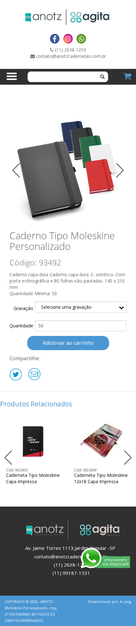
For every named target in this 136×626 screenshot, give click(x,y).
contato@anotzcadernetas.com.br (71, 56)
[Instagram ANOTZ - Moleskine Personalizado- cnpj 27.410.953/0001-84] (68, 38)
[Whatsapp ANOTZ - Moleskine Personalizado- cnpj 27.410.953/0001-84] (81, 38)
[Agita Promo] (99, 17)
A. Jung (125, 601)
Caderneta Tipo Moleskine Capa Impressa (33, 478)
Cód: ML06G (17, 470)
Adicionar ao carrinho (68, 342)
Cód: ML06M (85, 470)
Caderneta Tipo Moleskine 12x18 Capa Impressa (101, 478)
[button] (127, 457)
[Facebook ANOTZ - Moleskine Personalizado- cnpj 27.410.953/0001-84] (55, 38)
